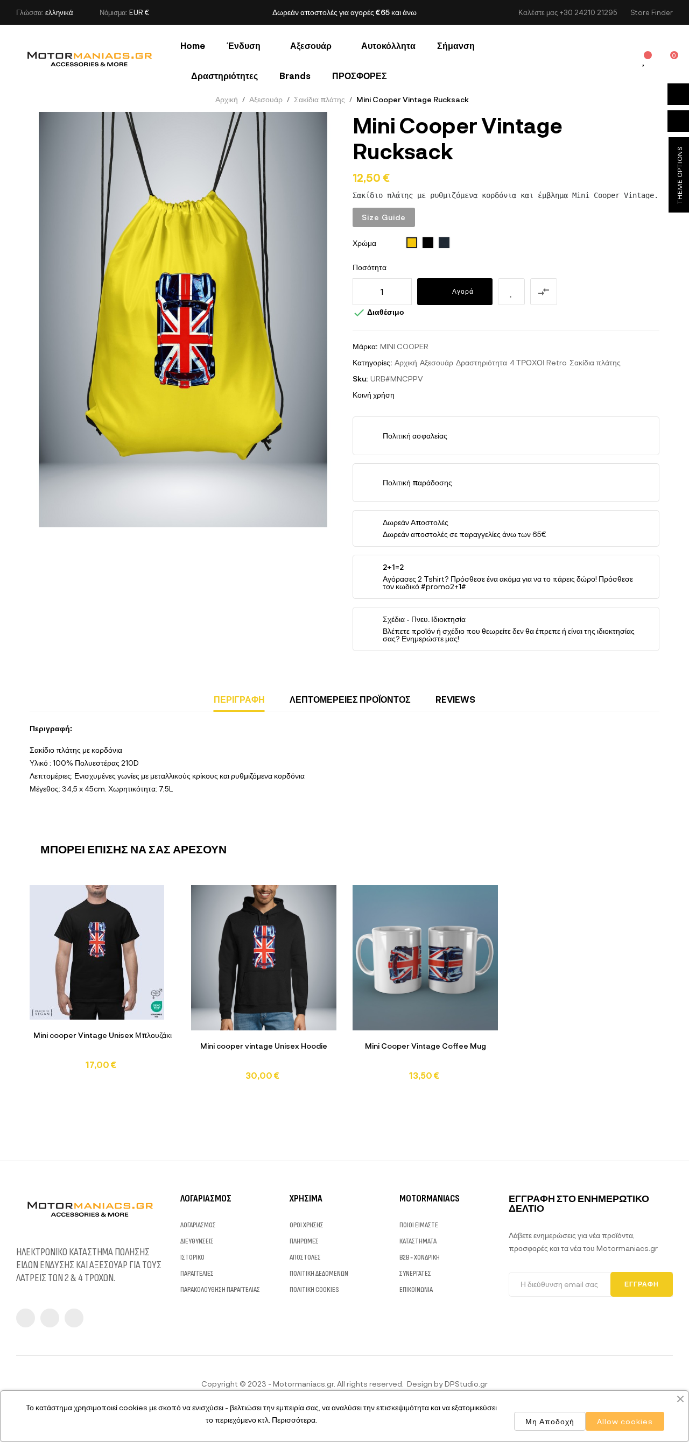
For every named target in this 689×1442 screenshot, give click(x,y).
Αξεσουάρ (436, 362)
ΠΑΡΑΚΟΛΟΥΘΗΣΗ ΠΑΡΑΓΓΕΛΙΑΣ (220, 1289)
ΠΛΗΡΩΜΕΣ (304, 1241)
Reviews (455, 699)
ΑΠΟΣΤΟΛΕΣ (305, 1257)
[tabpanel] (102, 982)
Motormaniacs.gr (303, 1383)
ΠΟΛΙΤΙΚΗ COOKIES (314, 1289)
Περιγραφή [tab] (239, 699)
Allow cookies (625, 1421)
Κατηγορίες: (372, 362)
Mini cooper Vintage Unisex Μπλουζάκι (102, 1035)
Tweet (423, 395)
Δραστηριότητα (481, 362)
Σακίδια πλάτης (595, 362)
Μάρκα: (365, 346)
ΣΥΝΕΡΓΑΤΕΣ (415, 1273)
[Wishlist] (644, 61)
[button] (651, 12)
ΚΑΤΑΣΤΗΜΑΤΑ (418, 1241)
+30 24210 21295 (588, 12)
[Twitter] (49, 1318)
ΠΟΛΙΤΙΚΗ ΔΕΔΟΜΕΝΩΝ (319, 1273)
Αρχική (406, 362)
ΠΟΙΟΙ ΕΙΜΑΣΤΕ (418, 1224)
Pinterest (440, 395)
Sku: (360, 378)
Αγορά (463, 291)
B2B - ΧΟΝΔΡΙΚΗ (419, 1257)
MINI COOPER (404, 346)
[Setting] (620, 60)
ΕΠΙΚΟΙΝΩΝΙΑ (416, 1289)
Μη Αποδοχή (549, 1421)
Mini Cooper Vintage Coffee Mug (425, 1045)
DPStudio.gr (466, 1383)
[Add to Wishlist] (511, 291)
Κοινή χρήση (407, 395)
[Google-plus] (74, 1318)
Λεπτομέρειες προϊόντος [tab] (350, 699)
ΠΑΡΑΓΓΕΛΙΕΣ (197, 1273)
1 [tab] (344, 1097)
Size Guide (384, 217)
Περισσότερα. (294, 1419)
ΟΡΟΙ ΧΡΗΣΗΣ (307, 1224)
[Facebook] (25, 1318)
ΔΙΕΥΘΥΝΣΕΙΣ (197, 1241)
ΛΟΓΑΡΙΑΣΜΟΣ (198, 1224)
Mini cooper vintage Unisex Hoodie (263, 1045)
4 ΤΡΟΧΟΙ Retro (538, 362)
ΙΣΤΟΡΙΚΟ (192, 1257)
